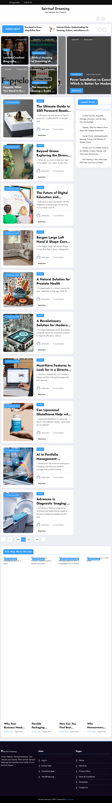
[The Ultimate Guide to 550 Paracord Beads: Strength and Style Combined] (18, 121)
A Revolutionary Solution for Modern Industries (52, 326)
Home (81, 763)
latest (6, 53)
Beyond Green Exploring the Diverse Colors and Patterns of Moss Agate (54, 156)
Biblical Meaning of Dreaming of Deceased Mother (43, 62)
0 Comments (58, 132)
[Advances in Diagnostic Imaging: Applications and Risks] (18, 515)
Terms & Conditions (87, 779)
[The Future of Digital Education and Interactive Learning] (18, 207)
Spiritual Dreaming (55, 8)
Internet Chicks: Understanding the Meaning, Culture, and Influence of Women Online (56, 28)
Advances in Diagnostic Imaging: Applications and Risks (54, 504)
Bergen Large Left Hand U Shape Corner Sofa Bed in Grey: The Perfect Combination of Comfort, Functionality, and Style (53, 242)
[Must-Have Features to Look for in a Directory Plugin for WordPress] (18, 380)
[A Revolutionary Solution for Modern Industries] (18, 335)
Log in (44, 763)
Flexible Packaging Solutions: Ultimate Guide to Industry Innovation (13, 728)
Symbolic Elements (39, 86)
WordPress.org (48, 779)
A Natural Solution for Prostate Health (53, 284)
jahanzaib (8, 42)
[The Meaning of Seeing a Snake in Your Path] (43, 82)
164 (37, 542)
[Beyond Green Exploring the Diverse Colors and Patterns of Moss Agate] (18, 164)
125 (18, 542)
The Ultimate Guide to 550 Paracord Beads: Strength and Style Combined (53, 111)
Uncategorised (88, 77)
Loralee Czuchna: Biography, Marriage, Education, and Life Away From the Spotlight (14, 62)
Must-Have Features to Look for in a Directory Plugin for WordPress (54, 370)
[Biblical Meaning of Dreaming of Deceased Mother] (43, 53)
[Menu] (8, 19)
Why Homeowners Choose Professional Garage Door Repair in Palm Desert (68, 728)
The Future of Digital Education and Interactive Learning (52, 198)
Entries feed (46, 768)
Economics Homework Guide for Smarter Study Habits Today (96, 579)
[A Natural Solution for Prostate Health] (18, 292)
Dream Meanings (39, 56)
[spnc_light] (103, 19)
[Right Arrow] (104, 33)
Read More (89, 93)
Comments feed (48, 774)
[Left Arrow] (100, 33)
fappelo (15, 86)
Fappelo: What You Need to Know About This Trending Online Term (14, 92)
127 (29, 542)
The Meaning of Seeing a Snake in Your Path (43, 92)
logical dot (87, 42)
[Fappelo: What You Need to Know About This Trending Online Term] (15, 82)
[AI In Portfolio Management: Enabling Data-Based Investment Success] (18, 469)
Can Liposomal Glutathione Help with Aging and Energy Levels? (53, 415)
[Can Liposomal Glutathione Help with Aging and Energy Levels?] (18, 425)
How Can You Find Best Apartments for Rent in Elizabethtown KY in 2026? (41, 728)
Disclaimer (83, 785)
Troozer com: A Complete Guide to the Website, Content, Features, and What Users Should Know (94, 153)
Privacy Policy (84, 774)
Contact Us (83, 790)
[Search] (98, 18)
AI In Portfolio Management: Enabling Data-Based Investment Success (52, 459)
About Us (82, 768)
